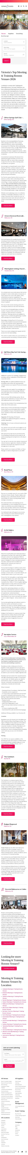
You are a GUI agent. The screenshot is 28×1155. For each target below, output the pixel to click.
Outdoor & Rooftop (5, 1101)
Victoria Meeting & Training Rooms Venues (14, 1030)
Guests (5, 53)
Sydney (3, 1141)
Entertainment (18, 1084)
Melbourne (3, 1130)
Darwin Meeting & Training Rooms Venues (14, 1000)
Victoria (3, 1144)
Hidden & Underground (6, 1092)
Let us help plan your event (19, 1107)
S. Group (13, 1152)
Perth (2, 1135)
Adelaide (3, 1120)
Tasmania (3, 1142)
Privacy (17, 1131)
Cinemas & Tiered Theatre (5, 1087)
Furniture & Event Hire (20, 1088)
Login (16, 1128)
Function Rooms (4, 1091)
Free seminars (18, 1119)
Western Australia (5, 1146)
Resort (2, 1103)
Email (5, 1059)
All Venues (4, 1078)
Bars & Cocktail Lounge (6, 1081)
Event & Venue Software (20, 1086)
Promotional (18, 1091)
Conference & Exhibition (6, 1089)
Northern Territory (5, 1134)
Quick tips (17, 1117)
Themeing (17, 1094)
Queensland (4, 1137)
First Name (6, 1053)
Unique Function (4, 1107)
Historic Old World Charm (7, 1094)
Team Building (18, 1093)
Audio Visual (18, 1081)
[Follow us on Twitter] (22, 1152)
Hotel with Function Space (7, 1096)
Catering (17, 1083)
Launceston (3, 1129)
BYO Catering (4, 1084)
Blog (16, 1126)
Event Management (19, 1102)
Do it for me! (4, 36)
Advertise (17, 1125)
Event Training (20, 1111)
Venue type (6, 47)
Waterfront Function (5, 1112)
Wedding (17, 1098)
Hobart (2, 1127)
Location (6, 41)
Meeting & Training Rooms (7, 1098)
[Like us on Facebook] (18, 1152)
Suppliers (11, 33)
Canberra (3, 1124)
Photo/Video (18, 1089)
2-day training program (20, 1115)
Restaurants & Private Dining (6, 1105)
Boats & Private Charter (6, 1083)
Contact (17, 1135)
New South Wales (5, 1132)
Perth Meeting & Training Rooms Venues (13, 1015)
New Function (4, 1099)
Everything (19, 33)
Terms (16, 1133)
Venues (3, 33)
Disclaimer (17, 1130)
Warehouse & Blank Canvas (5, 1110)
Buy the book (18, 1113)
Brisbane (3, 1122)
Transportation (18, 1096)
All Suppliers (19, 1078)
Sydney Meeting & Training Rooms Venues (14, 1024)
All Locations (5, 1118)
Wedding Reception (5, 1114)
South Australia (4, 1139)
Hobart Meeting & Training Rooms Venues (14, 1002)
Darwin (2, 1125)
